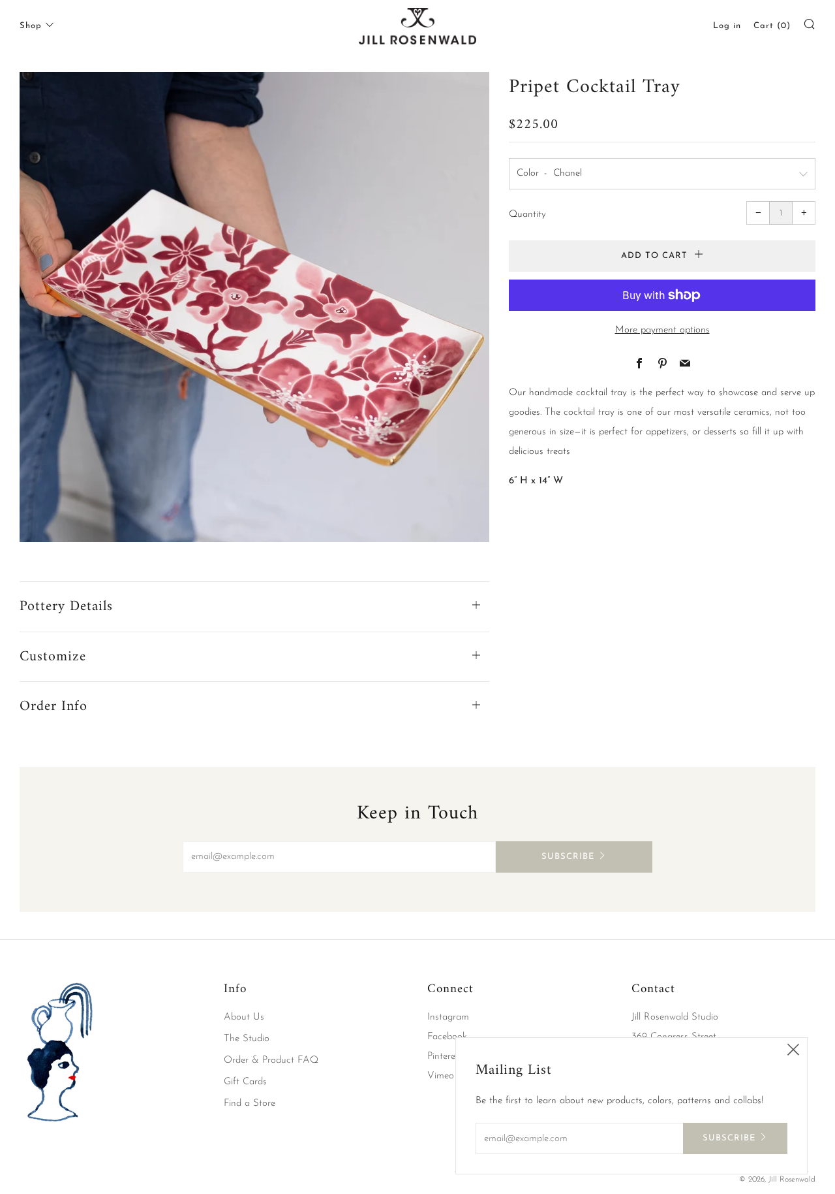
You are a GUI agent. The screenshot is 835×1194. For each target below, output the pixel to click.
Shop (31, 26)
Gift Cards (245, 1082)
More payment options (662, 330)
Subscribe (567, 856)
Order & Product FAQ (271, 1060)
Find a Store (249, 1103)
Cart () (772, 26)
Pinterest (445, 1056)
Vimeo (440, 1076)
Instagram (448, 1017)
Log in (727, 26)
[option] (254, 307)
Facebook (447, 1037)
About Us (244, 1017)
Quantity (527, 214)
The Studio (246, 1039)
